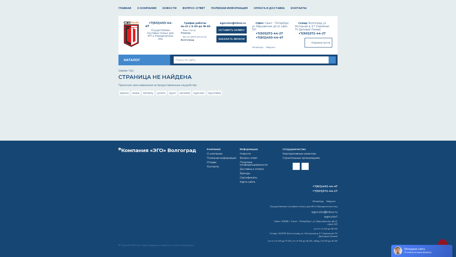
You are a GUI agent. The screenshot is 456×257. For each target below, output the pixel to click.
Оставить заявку (231, 30)
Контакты (299, 8)
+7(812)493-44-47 (269, 37)
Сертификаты (248, 177)
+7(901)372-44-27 (312, 33)
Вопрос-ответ (194, 8)
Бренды (245, 173)
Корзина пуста (320, 42)
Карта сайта (247, 181)
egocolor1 (331, 216)
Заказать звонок (231, 39)
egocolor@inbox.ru (233, 23)
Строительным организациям (301, 158)
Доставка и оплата (252, 169)
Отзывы (211, 162)
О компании (146, 8)
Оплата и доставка (269, 8)
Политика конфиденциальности (254, 163)
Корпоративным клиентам (299, 153)
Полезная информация (229, 8)
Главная (124, 8)
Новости (169, 8)
